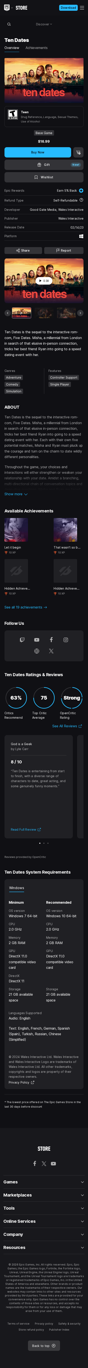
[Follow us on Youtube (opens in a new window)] (37, 640)
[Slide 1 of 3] (39, 843)
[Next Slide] (80, 313)
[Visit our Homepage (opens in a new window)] (37, 651)
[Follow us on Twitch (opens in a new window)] (22, 640)
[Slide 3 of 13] (66, 312)
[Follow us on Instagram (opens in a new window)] (66, 640)
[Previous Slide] (7, 313)
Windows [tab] (16, 888)
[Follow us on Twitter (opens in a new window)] (51, 651)
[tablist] (44, 887)
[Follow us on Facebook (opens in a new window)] (51, 640)
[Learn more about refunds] (81, 200)
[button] (44, 494)
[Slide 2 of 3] (43, 843)
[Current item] (21, 312)
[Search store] (9, 24)
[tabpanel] (44, 947)
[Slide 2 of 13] (44, 312)
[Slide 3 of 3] (47, 843)
